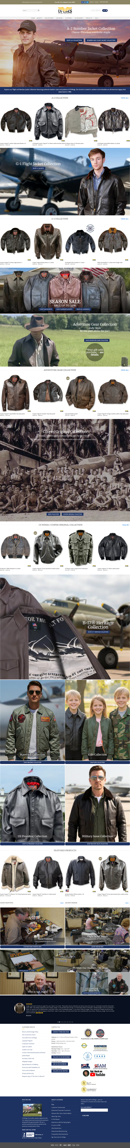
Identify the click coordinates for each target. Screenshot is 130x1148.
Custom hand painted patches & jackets (45, 941)
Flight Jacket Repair (97, 936)
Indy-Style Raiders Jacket (71, 413)
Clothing (68, 18)
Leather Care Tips (27, 1049)
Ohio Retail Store (56, 1128)
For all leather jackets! (97, 941)
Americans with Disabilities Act (31, 1067)
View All (125, 525)
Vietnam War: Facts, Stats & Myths (61, 1113)
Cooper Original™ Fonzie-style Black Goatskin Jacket (45, 568)
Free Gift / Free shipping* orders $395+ (65, 2)
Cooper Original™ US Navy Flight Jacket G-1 (11, 262)
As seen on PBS (55, 1125)
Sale (96, 18)
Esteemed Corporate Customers (60, 1110)
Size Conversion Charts (29, 1035)
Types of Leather (27, 1046)
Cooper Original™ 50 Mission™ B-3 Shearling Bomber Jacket (15, 894)
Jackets (39, 18)
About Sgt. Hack (56, 1116)
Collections (49, 18)
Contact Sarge (119, 992)
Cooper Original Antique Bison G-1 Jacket (43, 262)
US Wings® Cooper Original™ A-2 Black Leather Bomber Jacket (48, 143)
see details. (97, 353)
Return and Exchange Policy (30, 1032)
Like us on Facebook (59, 1064)
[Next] (128, 877)
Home (33, 18)
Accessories (79, 18)
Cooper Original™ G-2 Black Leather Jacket (108, 568)
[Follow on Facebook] (82, 2)
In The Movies (55, 1119)
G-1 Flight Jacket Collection (38, 164)
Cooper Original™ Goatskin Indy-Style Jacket (43, 413)
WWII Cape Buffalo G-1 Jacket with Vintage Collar (110, 262)
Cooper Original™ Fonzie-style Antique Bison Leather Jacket (113, 894)
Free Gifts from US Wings (29, 1038)
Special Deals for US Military (30, 1064)
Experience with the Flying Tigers (61, 1122)
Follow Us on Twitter (60, 1071)
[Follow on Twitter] (87, 2)
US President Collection (32, 836)
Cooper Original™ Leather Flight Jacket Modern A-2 (13, 143)
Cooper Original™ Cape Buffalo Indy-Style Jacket (12, 413)
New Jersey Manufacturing (59, 1131)
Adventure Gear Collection (95, 324)
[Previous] (4, 1009)
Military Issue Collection (97, 836)
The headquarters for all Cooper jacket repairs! (97, 939)
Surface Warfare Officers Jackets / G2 (74, 894)
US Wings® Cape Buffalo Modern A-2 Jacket (109, 143)
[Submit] (38, 10)
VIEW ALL (125, 98)
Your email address (86, 1107)
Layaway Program (27, 1041)
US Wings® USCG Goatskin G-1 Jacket (74, 262)
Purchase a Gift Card (28, 1058)
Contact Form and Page (61, 1032)
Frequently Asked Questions (59, 1134)
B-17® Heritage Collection (98, 625)
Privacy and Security (28, 1073)
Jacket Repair (26, 1055)
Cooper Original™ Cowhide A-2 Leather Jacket (44, 894)
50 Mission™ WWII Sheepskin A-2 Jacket (10, 568)
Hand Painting (45, 938)
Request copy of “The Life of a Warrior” (33, 1076)
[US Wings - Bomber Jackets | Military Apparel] (65, 10)
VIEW (62, 903)
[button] (96, 10)
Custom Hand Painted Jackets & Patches (33, 1052)
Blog (52, 1104)
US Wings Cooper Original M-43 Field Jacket (76, 568)
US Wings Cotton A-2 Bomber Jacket (74, 143)
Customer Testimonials (58, 1107)
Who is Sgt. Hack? (38, 991)
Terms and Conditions (28, 1070)
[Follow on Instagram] (85, 2)
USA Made (59, 18)
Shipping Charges (27, 1061)
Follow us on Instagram (61, 1057)
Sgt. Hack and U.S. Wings (58, 1137)
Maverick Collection (32, 754)
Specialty (89, 18)
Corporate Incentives (28, 1043)
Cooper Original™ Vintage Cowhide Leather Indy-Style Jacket (113, 413)
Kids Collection (97, 754)
